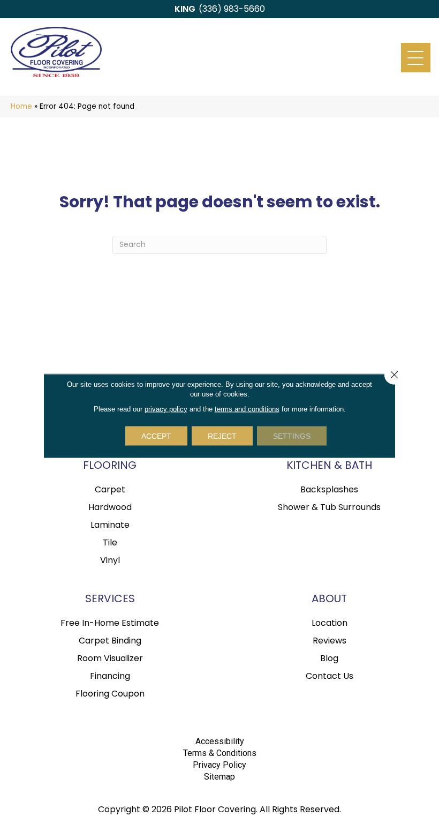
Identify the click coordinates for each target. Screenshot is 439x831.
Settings (292, 435)
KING (185, 9)
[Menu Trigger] (415, 57)
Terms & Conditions (219, 753)
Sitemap (219, 777)
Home (21, 106)
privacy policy (166, 409)
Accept (156, 435)
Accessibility (219, 741)
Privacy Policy (219, 765)
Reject (222, 435)
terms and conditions (247, 409)
